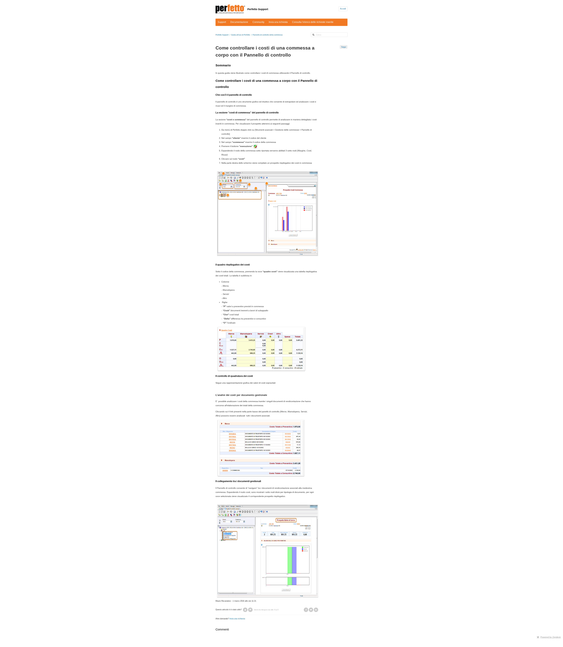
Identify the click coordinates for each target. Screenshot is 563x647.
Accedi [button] (343, 9)
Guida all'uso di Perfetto (240, 35)
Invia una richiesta (278, 22)
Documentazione (239, 22)
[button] (245, 610)
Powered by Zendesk (550, 637)
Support (222, 22)
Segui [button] (343, 47)
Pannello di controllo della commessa (268, 35)
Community (258, 22)
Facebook (306, 610)
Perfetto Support (257, 9)
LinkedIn (316, 610)
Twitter (311, 610)
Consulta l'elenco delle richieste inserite (312, 22)
